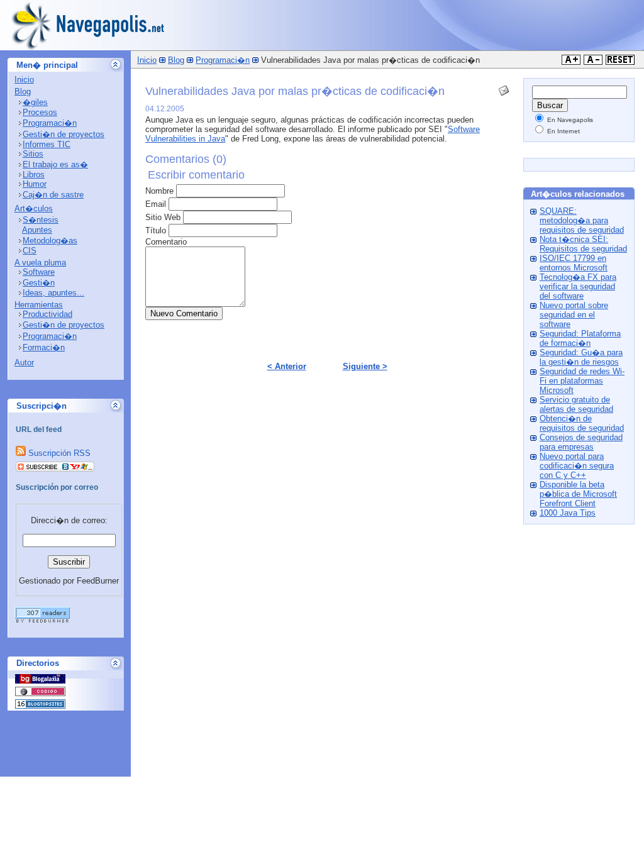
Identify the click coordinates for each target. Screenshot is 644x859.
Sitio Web (162, 217)
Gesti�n (39, 282)
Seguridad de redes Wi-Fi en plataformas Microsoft (582, 381)
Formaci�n (44, 347)
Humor (35, 184)
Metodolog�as (50, 240)
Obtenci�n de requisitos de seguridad (582, 423)
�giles (35, 102)
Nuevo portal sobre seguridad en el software (574, 315)
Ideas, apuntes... (53, 292)
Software (39, 272)
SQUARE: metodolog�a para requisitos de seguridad (582, 220)
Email (155, 204)
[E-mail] (504, 87)
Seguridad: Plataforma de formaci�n (580, 338)
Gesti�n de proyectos (63, 134)
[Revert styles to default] (620, 62)
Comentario (166, 242)
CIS (29, 250)
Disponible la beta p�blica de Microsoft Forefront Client (578, 494)
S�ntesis (40, 219)
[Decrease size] (593, 62)
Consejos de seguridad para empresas (581, 442)
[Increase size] (571, 62)
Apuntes (37, 230)
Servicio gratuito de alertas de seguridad (576, 404)
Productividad (47, 314)
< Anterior (286, 366)
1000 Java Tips (568, 513)
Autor (24, 362)
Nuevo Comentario (184, 313)
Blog (22, 91)
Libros (34, 174)
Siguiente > (365, 366)
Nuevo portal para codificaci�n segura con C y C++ (577, 466)
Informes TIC (46, 144)
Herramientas (38, 304)
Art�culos (33, 208)
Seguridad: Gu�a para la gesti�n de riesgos (581, 357)
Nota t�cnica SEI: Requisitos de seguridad (583, 244)
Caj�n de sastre (53, 194)
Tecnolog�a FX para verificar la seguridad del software (578, 286)
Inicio (24, 79)
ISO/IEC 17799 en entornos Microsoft (574, 262)
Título (155, 230)
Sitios (33, 153)
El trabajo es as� (55, 164)
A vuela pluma (40, 262)
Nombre (159, 191)
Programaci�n (50, 123)
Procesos (40, 112)
